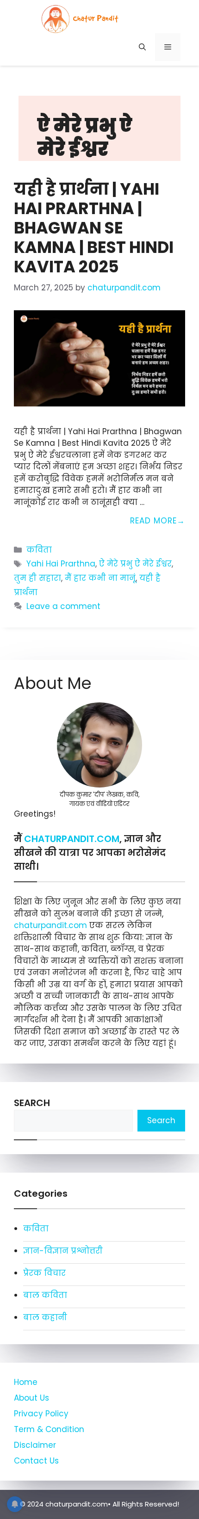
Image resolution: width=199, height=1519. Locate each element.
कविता (39, 549)
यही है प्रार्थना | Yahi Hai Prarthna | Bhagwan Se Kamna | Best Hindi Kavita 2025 (94, 228)
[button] (142, 47)
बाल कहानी (45, 1317)
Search (32, 1102)
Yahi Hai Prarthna (60, 563)
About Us (31, 1397)
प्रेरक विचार (44, 1273)
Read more (153, 520)
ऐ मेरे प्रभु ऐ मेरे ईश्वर (135, 563)
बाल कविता (45, 1295)
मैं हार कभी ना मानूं (100, 578)
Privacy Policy (41, 1413)
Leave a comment (63, 606)
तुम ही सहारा (37, 578)
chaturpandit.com (51, 925)
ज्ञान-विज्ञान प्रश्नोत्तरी (63, 1250)
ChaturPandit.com (71, 838)
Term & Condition (49, 1429)
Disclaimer (35, 1445)
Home (25, 1382)
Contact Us (36, 1460)
